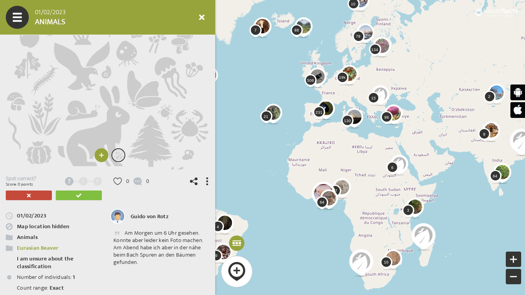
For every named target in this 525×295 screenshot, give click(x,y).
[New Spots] (40, 17)
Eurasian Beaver (37, 248)
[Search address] (132, 17)
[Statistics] (86, 17)
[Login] (178, 17)
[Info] (155, 17)
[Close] (201, 17)
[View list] (63, 17)
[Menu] (17, 17)
